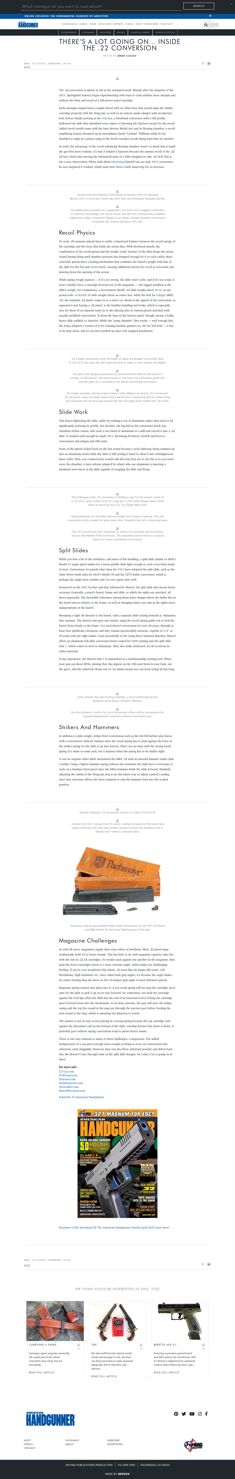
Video (129, 24)
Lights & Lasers (140, 32)
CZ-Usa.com (66, 1071)
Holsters (105, 32)
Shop (139, 24)
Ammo (83, 24)
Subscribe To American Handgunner (81, 1097)
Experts (118, 24)
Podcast (167, 24)
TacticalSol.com (68, 1086)
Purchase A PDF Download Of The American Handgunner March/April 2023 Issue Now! (114, 1227)
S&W (96, 574)
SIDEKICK (124, 1473)
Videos (28, 1444)
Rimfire (67, 63)
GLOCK (82, 295)
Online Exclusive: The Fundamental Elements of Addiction (66, 16)
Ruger (162, 295)
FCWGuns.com (68, 1075)
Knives (121, 32)
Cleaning (88, 32)
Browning (118, 161)
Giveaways (72, 1440)
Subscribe (152, 24)
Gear (93, 24)
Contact (29, 1448)
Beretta (160, 436)
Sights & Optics (165, 32)
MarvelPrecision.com (72, 1090)
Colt (104, 118)
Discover (104, 24)
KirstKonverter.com (71, 1083)
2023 (27, 67)
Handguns (69, 24)
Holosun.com (67, 1079)
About (69, 1444)
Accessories (68, 32)
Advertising (115, 1444)
